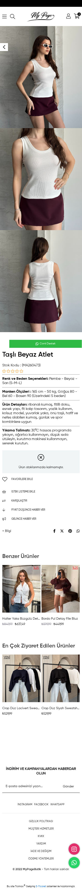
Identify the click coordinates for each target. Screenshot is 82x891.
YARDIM (41, 843)
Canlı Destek (47, 343)
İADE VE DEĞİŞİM (41, 851)
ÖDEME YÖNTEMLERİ (41, 858)
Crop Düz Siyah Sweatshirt (60, 708)
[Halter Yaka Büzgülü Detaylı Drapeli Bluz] (21, 589)
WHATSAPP (57, 804)
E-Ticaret (41, 886)
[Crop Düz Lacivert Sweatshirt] (21, 678)
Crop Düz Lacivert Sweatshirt (21, 708)
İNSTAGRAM (25, 804)
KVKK (41, 836)
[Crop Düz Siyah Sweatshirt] (60, 678)
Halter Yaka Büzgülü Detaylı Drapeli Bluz (21, 618)
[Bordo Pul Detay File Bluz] (60, 589)
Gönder (68, 786)
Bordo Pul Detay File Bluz (59, 618)
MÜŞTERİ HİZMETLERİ (41, 829)
